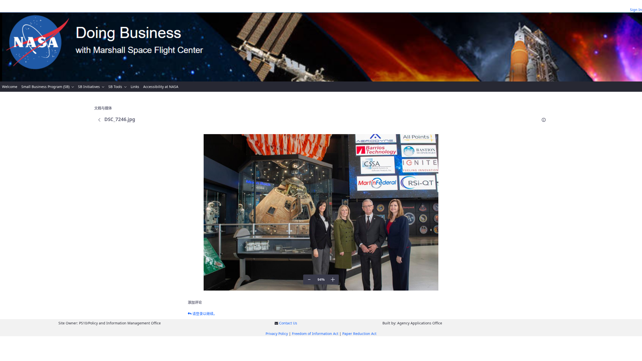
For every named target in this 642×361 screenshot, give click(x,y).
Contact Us (288, 323)
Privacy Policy (277, 333)
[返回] (99, 120)
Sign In (636, 9)
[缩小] (309, 280)
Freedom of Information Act (315, 333)
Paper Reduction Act (359, 333)
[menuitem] (9, 86)
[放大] (333, 280)
